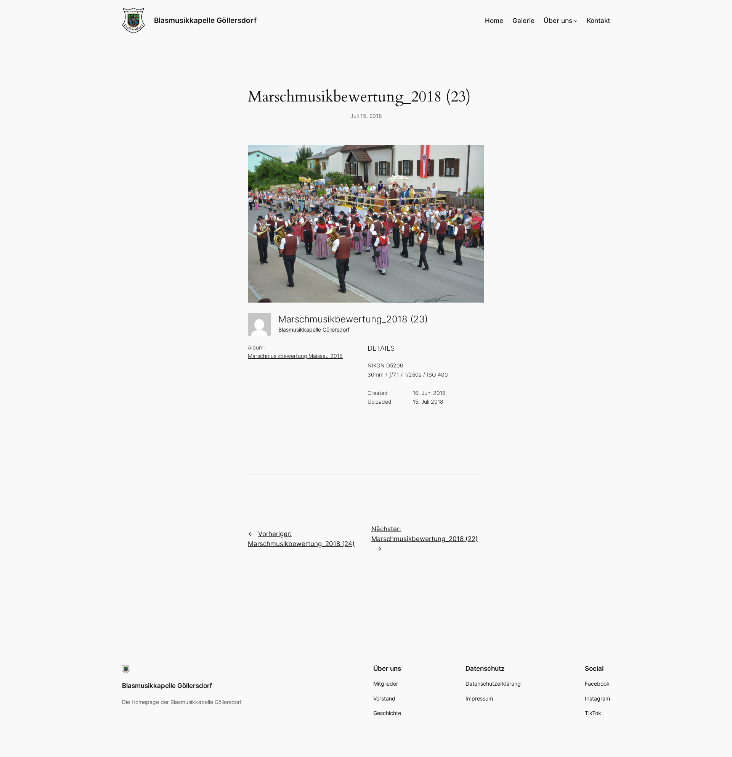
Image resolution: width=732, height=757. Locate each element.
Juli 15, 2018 (366, 116)
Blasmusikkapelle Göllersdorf (205, 20)
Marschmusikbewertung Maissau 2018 (295, 356)
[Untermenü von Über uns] (576, 21)
